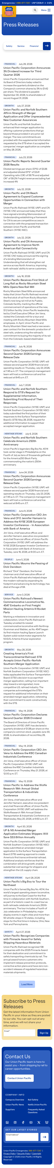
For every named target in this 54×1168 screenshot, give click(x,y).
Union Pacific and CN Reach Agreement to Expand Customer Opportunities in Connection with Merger (24, 198)
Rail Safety (33, 1099)
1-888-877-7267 (23, 3)
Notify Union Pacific (37, 1104)
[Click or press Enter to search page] (35, 10)
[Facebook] (23, 1122)
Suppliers (10, 1109)
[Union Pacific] (9, 11)
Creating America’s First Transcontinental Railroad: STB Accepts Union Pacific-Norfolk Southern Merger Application (22, 659)
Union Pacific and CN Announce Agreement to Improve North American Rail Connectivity (23, 245)
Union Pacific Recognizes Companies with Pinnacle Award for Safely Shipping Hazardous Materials (26, 939)
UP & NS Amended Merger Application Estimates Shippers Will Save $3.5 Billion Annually (25, 834)
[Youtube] (31, 1122)
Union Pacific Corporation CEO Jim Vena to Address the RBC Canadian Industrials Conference (25, 753)
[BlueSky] (47, 1122)
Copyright (36, 1153)
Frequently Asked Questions (36, 1111)
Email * (7, 1031)
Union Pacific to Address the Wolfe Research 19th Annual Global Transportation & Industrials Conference (25, 790)
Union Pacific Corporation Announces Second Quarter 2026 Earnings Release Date (26, 354)
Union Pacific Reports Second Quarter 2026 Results (26, 163)
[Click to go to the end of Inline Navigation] (47, 46)
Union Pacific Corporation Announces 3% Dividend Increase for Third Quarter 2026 (26, 71)
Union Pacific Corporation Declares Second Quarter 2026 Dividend (25, 716)
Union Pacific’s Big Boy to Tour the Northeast (24, 883)
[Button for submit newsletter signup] (44, 1137)
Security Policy (24, 1153)
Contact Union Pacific (19, 1078)
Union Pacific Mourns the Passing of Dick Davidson (25, 565)
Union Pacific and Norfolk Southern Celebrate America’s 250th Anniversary (25, 441)
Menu (44, 10)
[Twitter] (39, 1122)
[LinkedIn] (7, 1122)
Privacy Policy (9, 1153)
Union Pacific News (14, 1104)
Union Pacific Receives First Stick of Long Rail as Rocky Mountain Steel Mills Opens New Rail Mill (25, 283)
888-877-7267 (35, 1150)
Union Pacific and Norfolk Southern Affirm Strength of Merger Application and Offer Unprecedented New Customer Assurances (26, 115)
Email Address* (12, 1135)
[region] (42, 2)
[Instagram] (15, 1122)
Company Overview (14, 1099)
